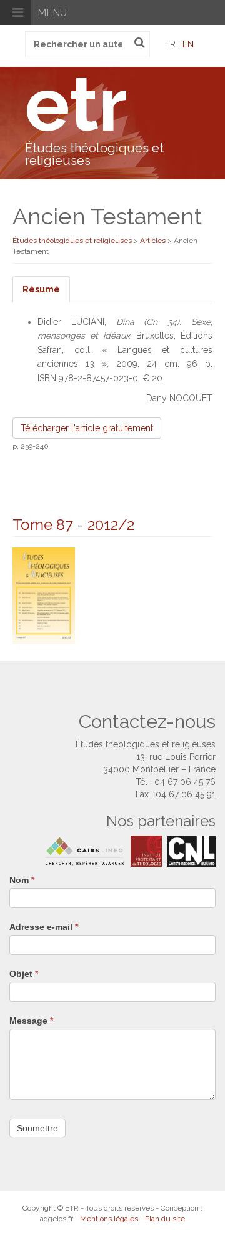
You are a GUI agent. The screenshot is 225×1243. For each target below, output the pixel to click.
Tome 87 (42, 525)
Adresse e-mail (43, 927)
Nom (21, 880)
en (188, 44)
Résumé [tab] (41, 289)
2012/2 (111, 525)
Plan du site (165, 1218)
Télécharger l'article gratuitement (87, 428)
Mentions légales (109, 1218)
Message (31, 1021)
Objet (23, 974)
